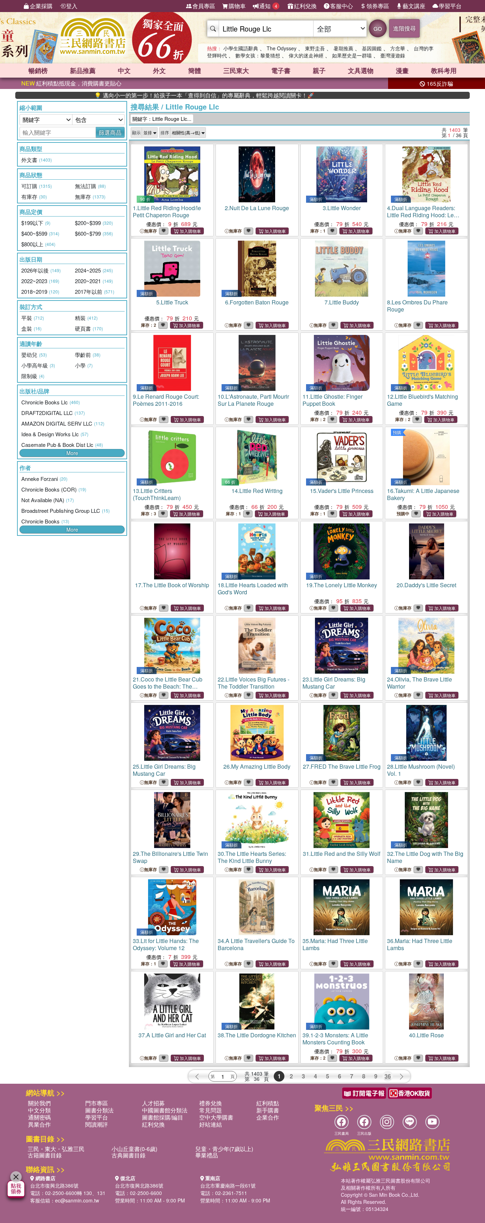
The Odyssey (281, 48)
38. (257, 1035)
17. (172, 585)
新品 (83, 70)
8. (417, 305)
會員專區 (203, 6)
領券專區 (377, 6)
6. (257, 302)
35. (335, 944)
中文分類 (39, 1110)
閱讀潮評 (96, 1124)
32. (425, 857)
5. (172, 302)
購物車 (237, 6)
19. (341, 585)
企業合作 (267, 1117)
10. (253, 400)
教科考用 (444, 70)
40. (426, 1035)
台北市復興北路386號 (54, 1185)
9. (166, 400)
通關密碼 (39, 1117)
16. (423, 494)
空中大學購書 (216, 1117)
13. (157, 494)
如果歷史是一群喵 (352, 55)
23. (334, 682)
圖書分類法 (99, 1110)
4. (421, 215)
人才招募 (153, 1103)
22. (253, 682)
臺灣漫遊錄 (392, 55)
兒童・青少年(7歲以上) (224, 1149)
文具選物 (361, 70)
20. (426, 585)
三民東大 (236, 70)
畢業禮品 (206, 1155)
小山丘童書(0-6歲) (134, 1149)
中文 (124, 70)
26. (256, 766)
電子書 (280, 70)
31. (341, 853)
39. (335, 1038)
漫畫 (402, 70)
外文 (159, 70)
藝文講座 (414, 6)
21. (168, 686)
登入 (71, 6)
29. (170, 857)
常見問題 (210, 1110)
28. (421, 770)
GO (378, 28)
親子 (319, 70)
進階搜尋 (404, 28)
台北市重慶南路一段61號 (228, 1185)
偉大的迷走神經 (306, 55)
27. (342, 766)
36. (419, 944)
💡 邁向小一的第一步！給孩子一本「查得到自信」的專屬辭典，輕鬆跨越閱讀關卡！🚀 (168, 95)
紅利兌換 (305, 6)
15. (342, 491)
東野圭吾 (315, 48)
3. (342, 208)
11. (333, 400)
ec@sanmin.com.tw (77, 1200)
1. (167, 211)
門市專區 (96, 1103)
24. (419, 682)
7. (342, 302)
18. (253, 588)
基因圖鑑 (372, 48)
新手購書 (267, 1110)
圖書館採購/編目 (162, 1117)
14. (257, 491)
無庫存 (150, 231)
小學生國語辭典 (240, 48)
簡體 (194, 70)
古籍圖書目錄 (45, 1155)
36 (388, 1076)
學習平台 (450, 6)
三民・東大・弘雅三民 (56, 1149)
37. (172, 1035)
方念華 (397, 48)
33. (166, 944)
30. (252, 857)
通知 (268, 6)
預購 (397, 432)
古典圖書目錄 (128, 1155)
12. (422, 400)
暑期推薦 (343, 48)
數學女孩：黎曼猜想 (257, 55)
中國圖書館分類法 (164, 1110)
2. (257, 208)
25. (164, 770)
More (72, 452)
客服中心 (341, 6)
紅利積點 (267, 1103)
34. (256, 944)
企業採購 (41, 6)
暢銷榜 (38, 70)
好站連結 (210, 1124)
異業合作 (39, 1124)
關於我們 (39, 1103)
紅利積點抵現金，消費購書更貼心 (71, 83)
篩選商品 (110, 132)
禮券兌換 (210, 1103)
